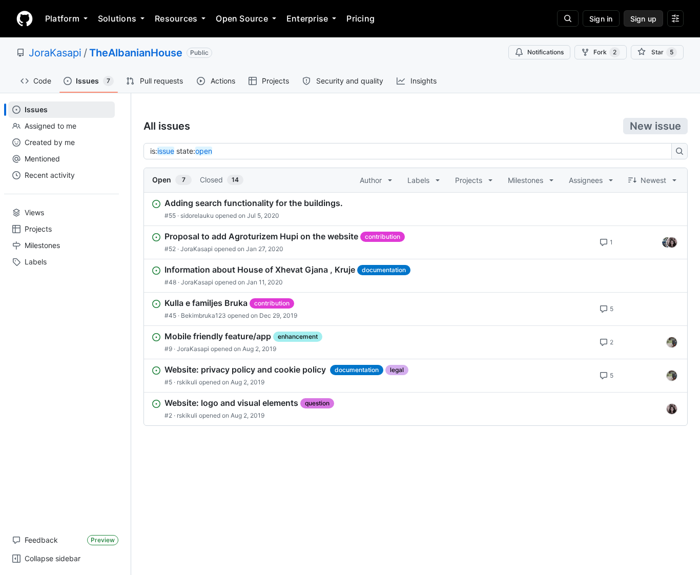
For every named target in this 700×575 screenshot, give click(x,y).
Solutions (117, 18)
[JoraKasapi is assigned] (672, 409)
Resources (176, 18)
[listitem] (415, 209)
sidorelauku (197, 215)
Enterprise (307, 18)
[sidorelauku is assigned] (672, 342)
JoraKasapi (55, 53)
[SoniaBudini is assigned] (667, 242)
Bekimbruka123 (203, 315)
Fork (604, 52)
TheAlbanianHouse (135, 53)
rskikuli (187, 382)
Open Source (242, 18)
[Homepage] (24, 18)
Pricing (360, 18)
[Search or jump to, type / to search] (568, 18)
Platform (62, 18)
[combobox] (410, 151)
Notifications (545, 52)
